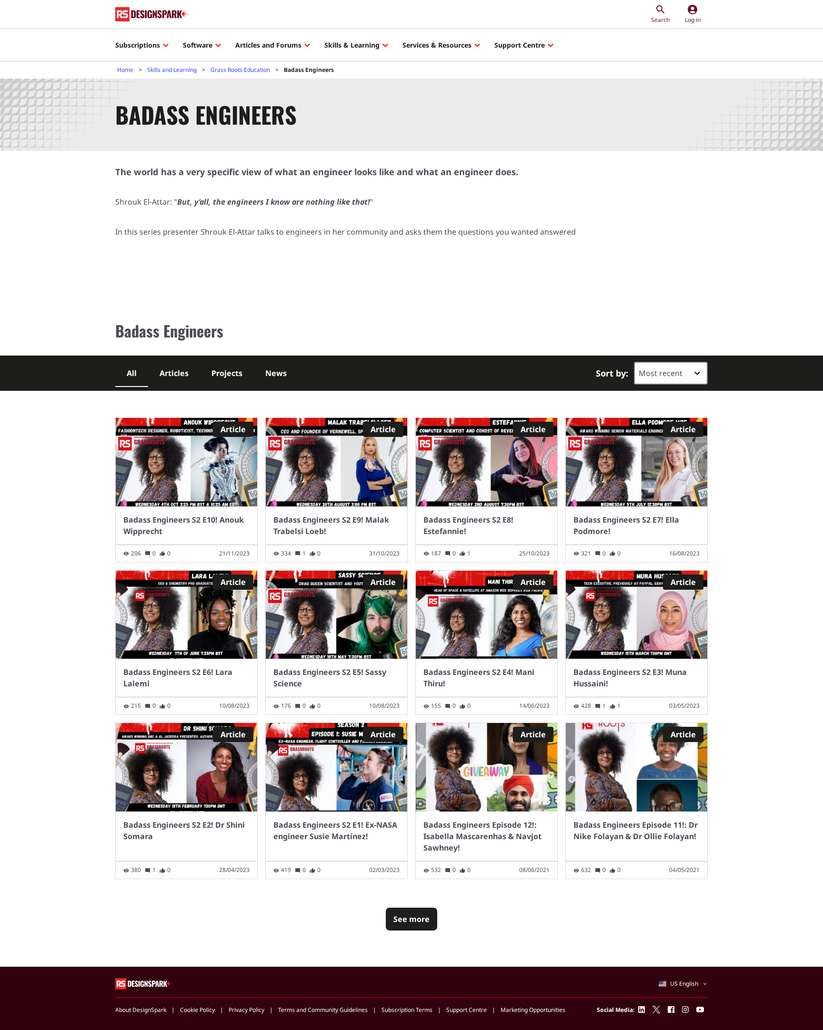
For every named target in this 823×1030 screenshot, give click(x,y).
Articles (174, 373)
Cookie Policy (197, 1010)
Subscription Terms (406, 1010)
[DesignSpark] (144, 983)
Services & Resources (437, 45)
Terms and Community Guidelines (323, 1010)
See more (411, 919)
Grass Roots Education (240, 70)
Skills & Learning (352, 45)
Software (197, 45)
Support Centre (519, 45)
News (276, 373)
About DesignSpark (140, 1010)
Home (125, 70)
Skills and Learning (172, 70)
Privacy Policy (246, 1010)
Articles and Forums (268, 45)
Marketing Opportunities (533, 1010)
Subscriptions (137, 45)
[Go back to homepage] (152, 14)
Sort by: (612, 373)
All (132, 373)
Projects (226, 373)
